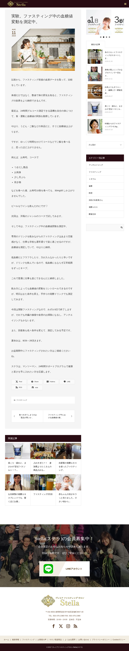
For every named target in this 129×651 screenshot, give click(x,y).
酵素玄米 (92, 214)
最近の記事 (95, 44)
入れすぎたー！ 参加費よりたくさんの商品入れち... (42, 466)
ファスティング (21, 400)
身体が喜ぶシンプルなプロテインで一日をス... (113, 73)
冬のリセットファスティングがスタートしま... (113, 55)
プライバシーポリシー (101, 640)
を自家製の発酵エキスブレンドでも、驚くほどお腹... (17, 498)
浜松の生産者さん (96, 200)
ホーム (6, 640)
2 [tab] (103, 37)
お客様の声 (42, 640)
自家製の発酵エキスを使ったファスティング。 (68, 466)
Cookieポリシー (119, 640)
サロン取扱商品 (55, 640)
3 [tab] (106, 37)
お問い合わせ (83, 640)
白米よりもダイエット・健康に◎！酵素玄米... (113, 90)
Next (121, 21)
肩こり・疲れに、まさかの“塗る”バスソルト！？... (17, 466)
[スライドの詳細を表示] (98, 22)
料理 (90, 193)
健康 (90, 186)
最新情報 (15, 640)
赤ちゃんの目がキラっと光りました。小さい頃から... (68, 498)
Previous (89, 21)
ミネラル (92, 179)
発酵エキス (93, 207)
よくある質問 (70, 640)
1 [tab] (100, 37)
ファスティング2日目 (43, 494)
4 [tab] (109, 37)
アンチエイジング (96, 165)
